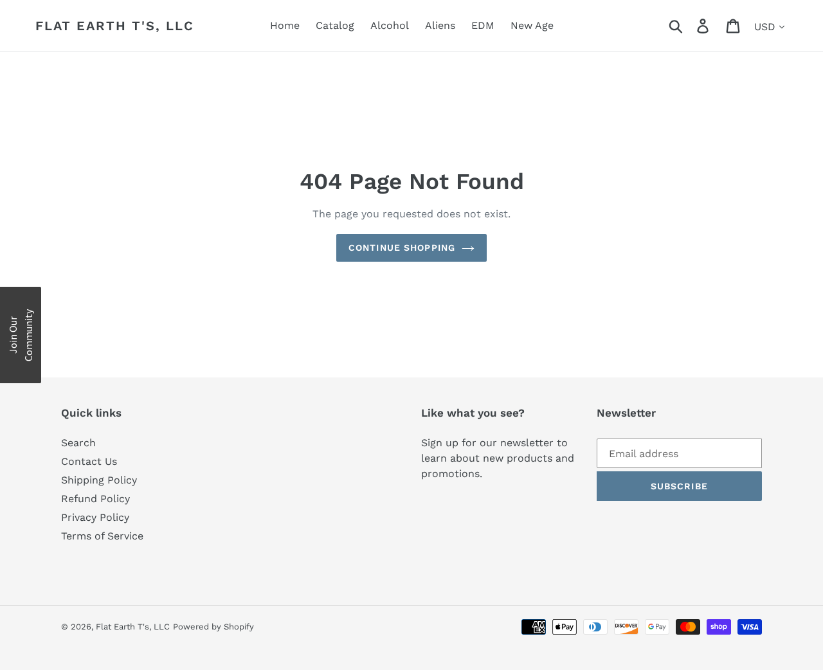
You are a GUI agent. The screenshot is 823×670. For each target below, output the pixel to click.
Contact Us (89, 461)
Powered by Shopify (213, 626)
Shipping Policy (99, 480)
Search (78, 443)
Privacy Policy (95, 517)
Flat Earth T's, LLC (114, 25)
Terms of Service (102, 536)
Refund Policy (95, 499)
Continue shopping (401, 247)
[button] (20, 335)
